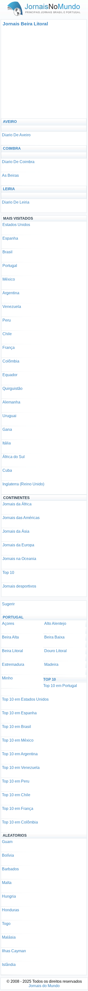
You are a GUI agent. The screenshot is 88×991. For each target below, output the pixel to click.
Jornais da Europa (18, 545)
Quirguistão (12, 388)
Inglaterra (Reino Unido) (23, 484)
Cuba (7, 470)
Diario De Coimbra (18, 162)
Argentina (10, 293)
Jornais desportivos (19, 586)
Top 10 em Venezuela (21, 767)
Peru (6, 320)
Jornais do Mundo (44, 986)
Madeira (51, 664)
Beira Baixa (54, 637)
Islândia (9, 964)
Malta (6, 883)
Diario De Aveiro (16, 135)
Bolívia (8, 855)
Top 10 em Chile (16, 795)
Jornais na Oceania (19, 559)
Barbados (10, 869)
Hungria (9, 896)
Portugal (9, 266)
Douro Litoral (55, 651)
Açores (8, 623)
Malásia (9, 937)
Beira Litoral (12, 651)
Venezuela (11, 306)
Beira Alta (10, 637)
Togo (6, 924)
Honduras (10, 910)
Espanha (10, 238)
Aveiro (10, 121)
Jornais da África (17, 504)
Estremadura (13, 664)
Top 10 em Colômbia (20, 822)
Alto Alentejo (55, 623)
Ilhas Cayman (14, 951)
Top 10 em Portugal (60, 686)
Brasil (7, 252)
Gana (7, 429)
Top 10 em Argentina (20, 754)
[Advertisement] (44, 72)
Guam (7, 842)
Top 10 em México (17, 740)
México (8, 279)
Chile (7, 334)
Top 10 (8, 572)
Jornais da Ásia (15, 531)
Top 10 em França (17, 808)
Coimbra (12, 148)
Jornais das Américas (21, 518)
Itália (6, 443)
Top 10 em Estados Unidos (25, 699)
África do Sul (13, 457)
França (8, 347)
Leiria (9, 189)
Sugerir (8, 604)
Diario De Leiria (15, 202)
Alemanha (11, 402)
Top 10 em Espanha (19, 713)
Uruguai (9, 416)
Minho (7, 678)
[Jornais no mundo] (44, 17)
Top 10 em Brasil (16, 727)
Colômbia (10, 361)
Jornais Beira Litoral (25, 23)
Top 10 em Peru (15, 781)
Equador (9, 375)
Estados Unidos (16, 225)
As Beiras (10, 175)
